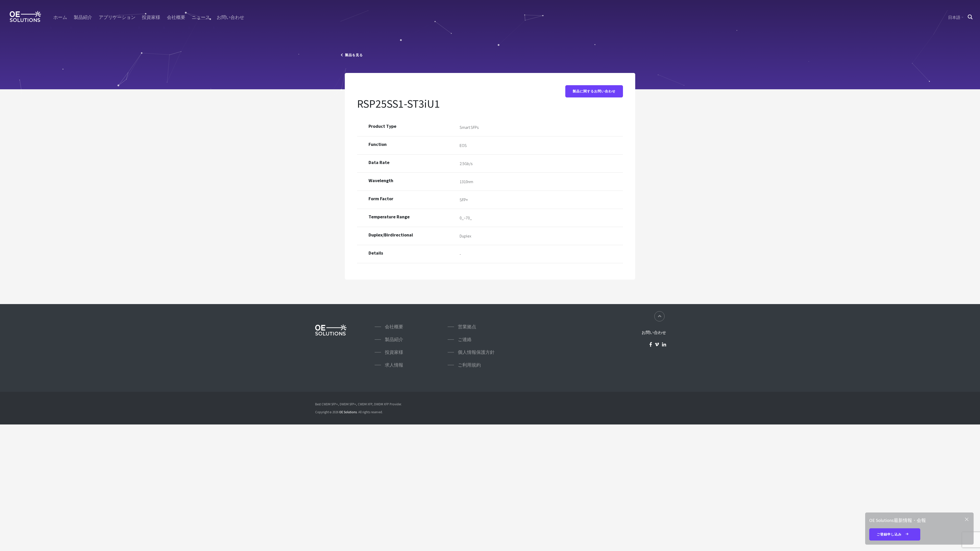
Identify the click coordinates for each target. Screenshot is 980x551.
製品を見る (353, 55)
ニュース (201, 17)
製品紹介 (83, 17)
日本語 (954, 17)
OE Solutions (348, 412)
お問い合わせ (230, 17)
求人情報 (394, 365)
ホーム (60, 17)
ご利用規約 (469, 365)
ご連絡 (465, 339)
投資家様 (151, 17)
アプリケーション (117, 17)
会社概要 (176, 17)
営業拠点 (467, 327)
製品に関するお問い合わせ (594, 91)
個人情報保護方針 (476, 352)
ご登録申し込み (890, 534)
